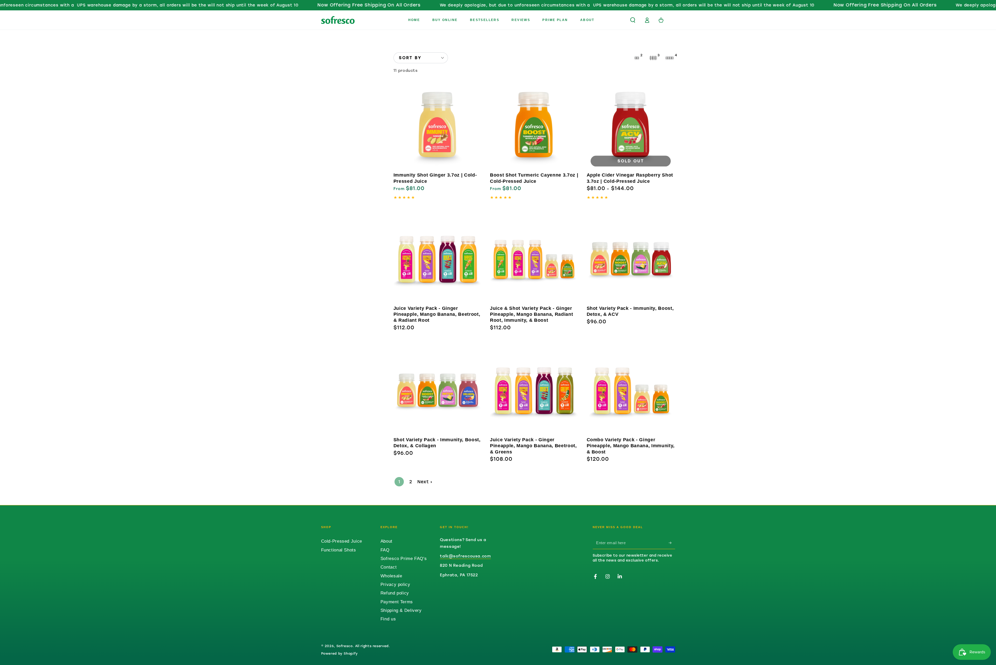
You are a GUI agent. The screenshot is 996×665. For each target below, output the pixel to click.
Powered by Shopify (339, 653)
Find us (388, 619)
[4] (669, 57)
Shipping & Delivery (401, 610)
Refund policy (395, 593)
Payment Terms (397, 601)
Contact (389, 567)
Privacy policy (395, 584)
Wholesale (391, 575)
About (386, 541)
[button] (633, 20)
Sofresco (344, 646)
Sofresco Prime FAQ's (404, 558)
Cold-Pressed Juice (341, 541)
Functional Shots (338, 550)
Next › (425, 481)
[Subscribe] (672, 543)
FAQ (385, 550)
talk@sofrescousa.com (465, 556)
